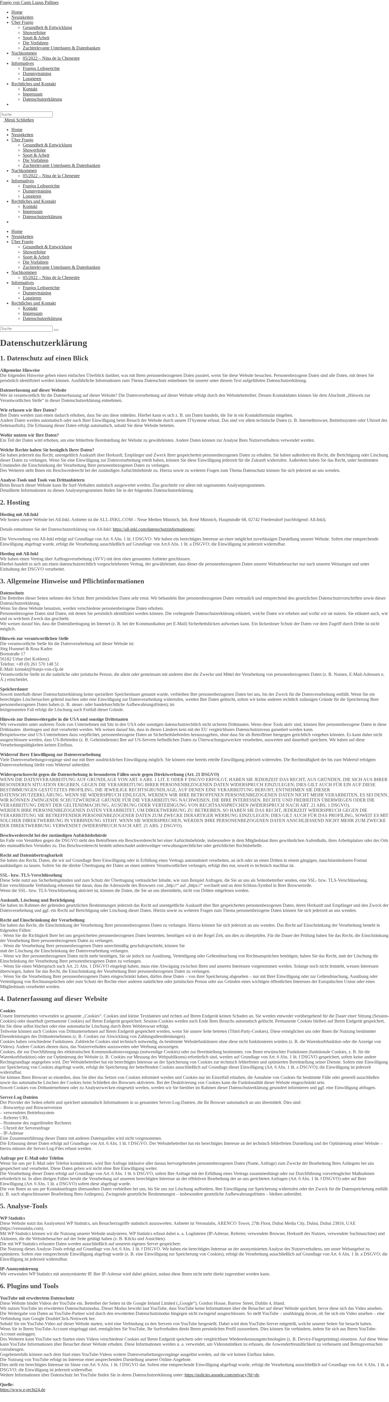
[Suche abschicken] (56, 330)
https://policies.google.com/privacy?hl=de (222, 1374)
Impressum (32, 211)
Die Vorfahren (35, 160)
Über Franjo (22, 139)
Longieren (32, 196)
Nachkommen (24, 170)
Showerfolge (34, 150)
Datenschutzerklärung (42, 216)
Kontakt (30, 206)
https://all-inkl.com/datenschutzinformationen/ (154, 529)
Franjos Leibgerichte (41, 185)
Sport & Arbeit (36, 155)
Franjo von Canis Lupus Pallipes (29, 2)
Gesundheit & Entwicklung (47, 145)
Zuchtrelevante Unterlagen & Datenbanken (61, 165)
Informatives (22, 180)
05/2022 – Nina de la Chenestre (51, 175)
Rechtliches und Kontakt (33, 201)
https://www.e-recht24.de (22, 1389)
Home (16, 129)
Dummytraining (37, 191)
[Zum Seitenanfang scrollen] (1, 1399)
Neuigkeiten (22, 134)
